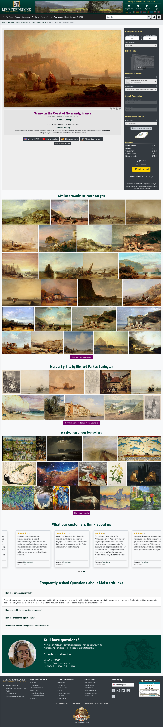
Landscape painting (22, 22)
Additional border (130, 43)
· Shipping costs (62, 688)
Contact (80, 17)
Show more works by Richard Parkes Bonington (81, 423)
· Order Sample (61, 698)
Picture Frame (46, 17)
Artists (17, 17)
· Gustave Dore (88, 696)
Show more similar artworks (81, 357)
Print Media (58, 17)
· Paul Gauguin (88, 688)
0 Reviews (67, 143)
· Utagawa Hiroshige (90, 693)
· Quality (59, 690)
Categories (26, 17)
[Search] (149, 17)
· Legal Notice (34, 685)
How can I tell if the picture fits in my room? (23, 610)
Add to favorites (51, 139)
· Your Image (61, 683)
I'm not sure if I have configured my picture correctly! (27, 625)
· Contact (33, 683)
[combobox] (141, 45)
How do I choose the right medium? (20, 618)
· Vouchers (60, 696)
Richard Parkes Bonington (38, 22)
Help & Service (70, 17)
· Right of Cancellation (37, 693)
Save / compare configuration (142, 128)
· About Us (33, 698)
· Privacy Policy (34, 690)
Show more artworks (81, 513)
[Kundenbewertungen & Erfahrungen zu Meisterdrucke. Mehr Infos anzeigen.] (149, 687)
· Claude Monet (89, 685)
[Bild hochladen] (159, 17)
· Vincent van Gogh (90, 683)
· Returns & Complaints (37, 696)
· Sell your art (61, 685)
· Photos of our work (63, 693)
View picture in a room (92, 139)
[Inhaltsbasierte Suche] (154, 17)
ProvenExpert (19, 562)
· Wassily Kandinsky (90, 690)
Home (4, 22)
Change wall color (71, 139)
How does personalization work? (18, 593)
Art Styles (35, 17)
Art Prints (9, 17)
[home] (3, 17)
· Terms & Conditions (36, 688)
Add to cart (143, 169)
